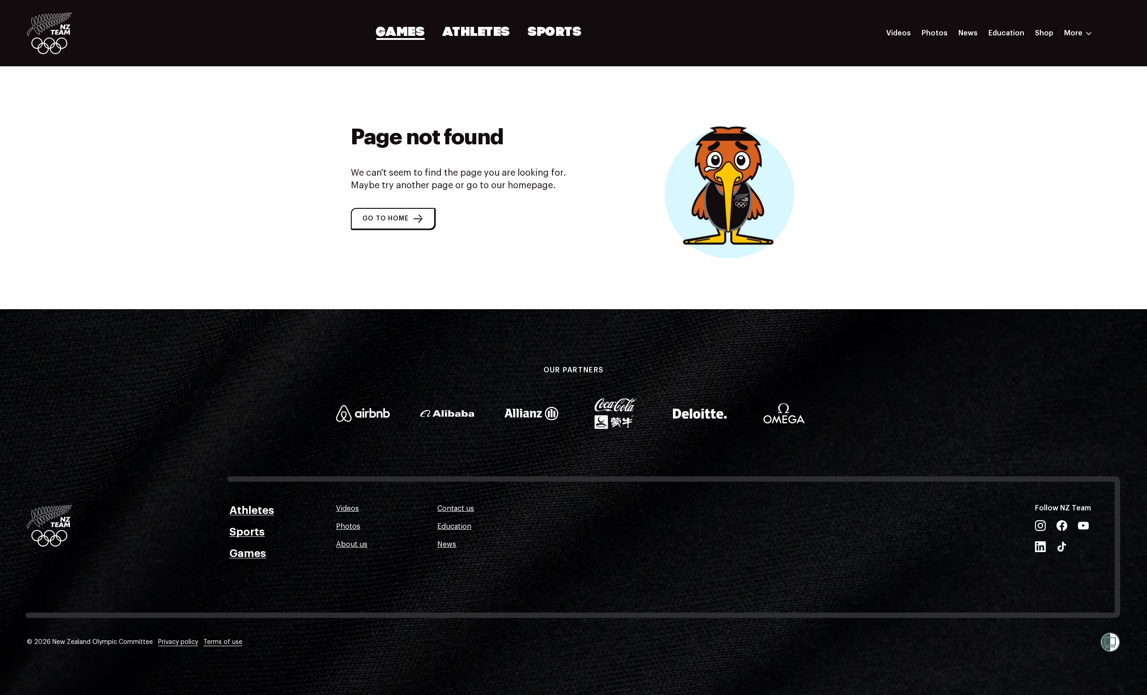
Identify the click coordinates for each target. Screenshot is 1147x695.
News (968, 33)
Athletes (476, 32)
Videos (898, 33)
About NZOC (1009, 59)
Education (1006, 33)
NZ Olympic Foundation (1028, 131)
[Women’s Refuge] (1110, 642)
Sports (555, 32)
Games (400, 32)
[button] (393, 218)
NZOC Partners (1013, 113)
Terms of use (222, 642)
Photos (935, 33)
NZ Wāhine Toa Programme (1034, 149)
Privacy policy (178, 642)
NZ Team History (1016, 95)
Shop (1044, 33)
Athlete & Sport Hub (1022, 77)
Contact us (455, 508)
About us (351, 544)
